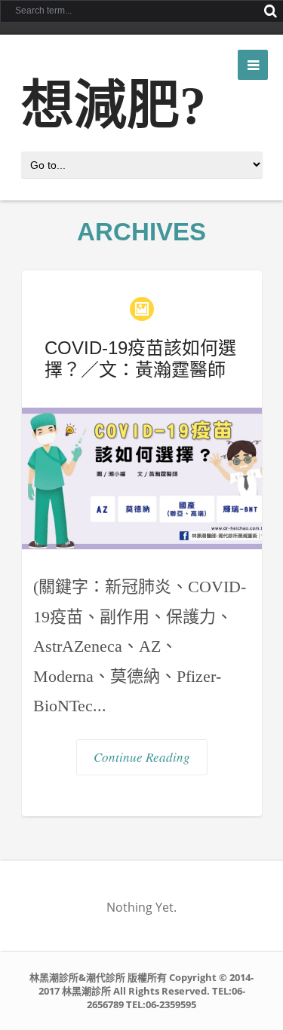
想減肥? (113, 106)
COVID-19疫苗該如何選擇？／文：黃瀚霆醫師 (140, 359)
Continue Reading (142, 757)
